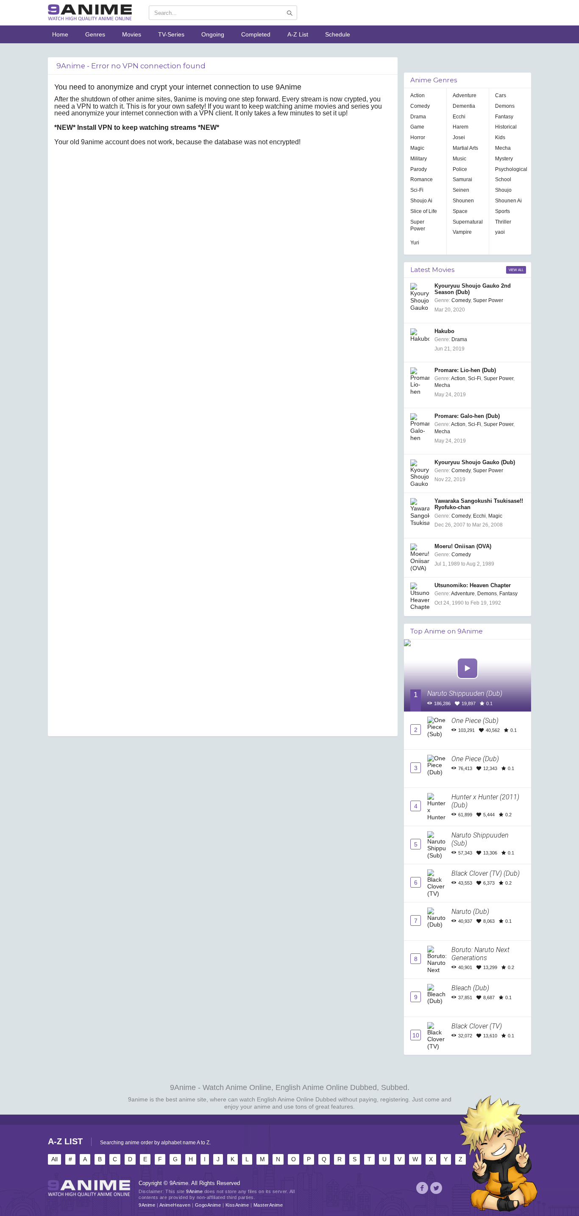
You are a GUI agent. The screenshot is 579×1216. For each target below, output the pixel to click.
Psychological (511, 169)
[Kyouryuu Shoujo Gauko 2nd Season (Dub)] (419, 297)
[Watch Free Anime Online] (90, 12)
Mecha (503, 148)
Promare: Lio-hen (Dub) (465, 370)
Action (417, 95)
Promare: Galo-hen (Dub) (467, 416)
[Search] (289, 13)
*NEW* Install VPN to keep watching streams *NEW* (136, 127)
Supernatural (468, 222)
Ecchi (459, 117)
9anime (138, 1099)
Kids (500, 137)
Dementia (464, 106)
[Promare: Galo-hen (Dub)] (419, 427)
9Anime (147, 1205)
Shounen (463, 201)
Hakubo (444, 331)
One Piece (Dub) (475, 759)
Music (459, 159)
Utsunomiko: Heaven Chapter (472, 585)
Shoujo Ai (421, 201)
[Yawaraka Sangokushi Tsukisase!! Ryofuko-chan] (419, 512)
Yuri (414, 243)
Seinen (461, 190)
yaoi (500, 232)
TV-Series (171, 34)
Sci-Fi (416, 190)
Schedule (337, 34)
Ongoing (212, 34)
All (54, 1159)
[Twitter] (436, 1189)
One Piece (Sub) (474, 721)
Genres (95, 34)
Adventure (464, 95)
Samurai (462, 179)
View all (516, 270)
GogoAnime (208, 1205)
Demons (505, 106)
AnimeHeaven (175, 1205)
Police (460, 169)
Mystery (504, 159)
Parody (418, 169)
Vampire (462, 232)
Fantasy (504, 117)
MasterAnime (268, 1205)
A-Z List (297, 34)
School (503, 179)
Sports (502, 211)
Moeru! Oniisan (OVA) (462, 546)
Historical (506, 127)
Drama (418, 117)
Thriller (503, 222)
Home (60, 34)
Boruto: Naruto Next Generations (480, 954)
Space (460, 211)
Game (417, 127)
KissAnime (237, 1205)
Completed (255, 34)
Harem (460, 127)
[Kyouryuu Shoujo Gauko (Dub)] (419, 473)
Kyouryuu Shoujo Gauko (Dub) (474, 462)
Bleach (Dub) (470, 988)
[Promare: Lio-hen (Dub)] (419, 381)
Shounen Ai (508, 201)
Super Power (417, 225)
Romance (421, 179)
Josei (459, 137)
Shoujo (503, 190)
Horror (417, 137)
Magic (417, 148)
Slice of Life (423, 211)
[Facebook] (422, 1189)
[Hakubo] (419, 342)
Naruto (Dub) (470, 912)
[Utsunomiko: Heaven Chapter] (419, 596)
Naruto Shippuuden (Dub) (464, 693)
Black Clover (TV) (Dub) (485, 873)
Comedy (420, 106)
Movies (131, 34)
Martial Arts (465, 148)
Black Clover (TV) (476, 1026)
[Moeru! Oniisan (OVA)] (419, 557)
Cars (500, 95)
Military (418, 159)
